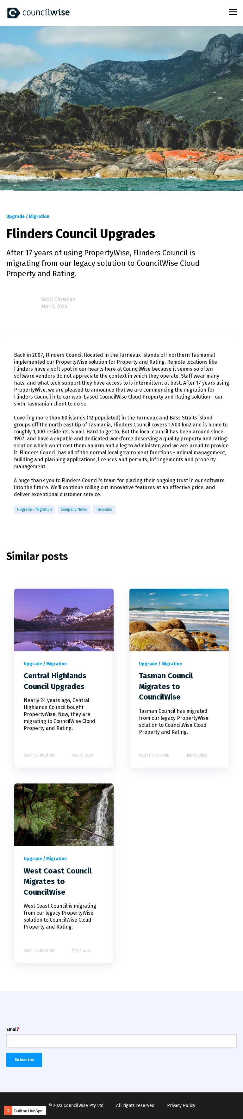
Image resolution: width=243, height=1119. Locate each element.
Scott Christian (58, 299)
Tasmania (104, 509)
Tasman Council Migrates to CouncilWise (166, 686)
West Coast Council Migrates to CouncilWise (58, 881)
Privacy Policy (181, 1105)
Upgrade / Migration (34, 509)
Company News (74, 509)
